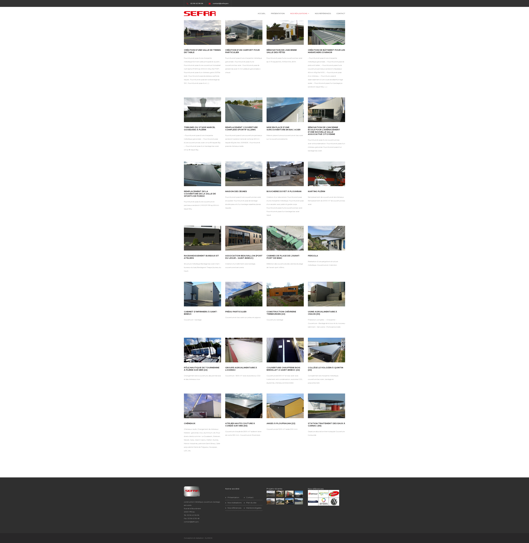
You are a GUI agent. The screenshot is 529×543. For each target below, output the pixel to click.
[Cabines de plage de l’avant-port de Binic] (285, 238)
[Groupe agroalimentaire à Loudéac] (243, 350)
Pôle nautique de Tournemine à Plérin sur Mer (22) (201, 368)
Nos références (234, 508)
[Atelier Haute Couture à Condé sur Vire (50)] (243, 406)
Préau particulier (235, 311)
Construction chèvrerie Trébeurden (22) (281, 312)
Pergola (313, 255)
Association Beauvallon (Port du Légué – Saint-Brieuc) (243, 256)
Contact (249, 497)
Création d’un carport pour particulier (242, 51)
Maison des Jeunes (236, 191)
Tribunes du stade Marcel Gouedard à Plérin (199, 128)
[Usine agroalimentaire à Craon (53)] (326, 294)
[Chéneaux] (202, 406)
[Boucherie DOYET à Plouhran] (285, 173)
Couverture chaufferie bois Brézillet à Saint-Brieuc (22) (283, 368)
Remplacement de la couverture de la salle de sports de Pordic (200, 193)
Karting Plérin (316, 191)
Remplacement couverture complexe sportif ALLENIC (241, 128)
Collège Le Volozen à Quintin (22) (325, 368)
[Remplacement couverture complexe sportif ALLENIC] (243, 109)
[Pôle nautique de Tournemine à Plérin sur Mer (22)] (202, 350)
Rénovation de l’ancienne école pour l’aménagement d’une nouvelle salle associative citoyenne (324, 130)
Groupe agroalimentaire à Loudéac (241, 368)
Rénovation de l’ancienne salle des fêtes (282, 51)
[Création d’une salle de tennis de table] (202, 32)
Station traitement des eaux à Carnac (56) (326, 424)
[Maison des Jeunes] (243, 173)
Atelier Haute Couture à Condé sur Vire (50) (240, 424)
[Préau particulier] (243, 294)
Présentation (233, 497)
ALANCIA (208, 538)
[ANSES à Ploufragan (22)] (285, 406)
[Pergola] (326, 238)
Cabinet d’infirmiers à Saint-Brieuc (200, 312)
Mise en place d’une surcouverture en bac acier (283, 128)
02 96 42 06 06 (193, 515)
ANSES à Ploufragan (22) (281, 423)
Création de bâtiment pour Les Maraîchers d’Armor (326, 51)
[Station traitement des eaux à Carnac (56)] (326, 406)
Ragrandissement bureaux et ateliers (201, 256)
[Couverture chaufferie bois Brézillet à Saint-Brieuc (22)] (285, 350)
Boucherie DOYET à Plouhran (284, 191)
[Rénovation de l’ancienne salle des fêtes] (285, 32)
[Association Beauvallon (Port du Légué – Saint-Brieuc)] (243, 238)
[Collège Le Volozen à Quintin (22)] (326, 350)
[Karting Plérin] (326, 173)
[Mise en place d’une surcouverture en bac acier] (285, 109)
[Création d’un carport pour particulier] (243, 32)
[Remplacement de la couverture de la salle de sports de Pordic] (202, 173)
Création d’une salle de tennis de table (202, 51)
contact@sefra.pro (220, 3)
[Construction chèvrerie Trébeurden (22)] (285, 294)
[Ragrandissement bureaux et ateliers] (202, 238)
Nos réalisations (234, 503)
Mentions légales (253, 508)
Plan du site (251, 503)
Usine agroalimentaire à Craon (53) (322, 312)
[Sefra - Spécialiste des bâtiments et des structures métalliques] (200, 13)
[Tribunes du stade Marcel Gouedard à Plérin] (202, 109)
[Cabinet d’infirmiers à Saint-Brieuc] (202, 294)
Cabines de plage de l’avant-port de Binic (283, 256)
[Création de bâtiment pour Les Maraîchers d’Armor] (326, 32)
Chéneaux (189, 423)
